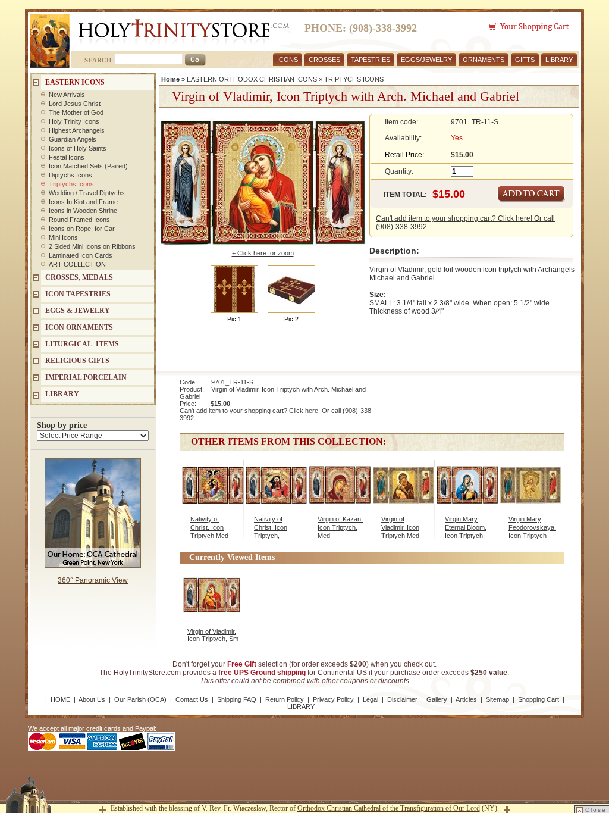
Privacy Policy (333, 699)
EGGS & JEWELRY (77, 311)
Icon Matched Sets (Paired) (88, 166)
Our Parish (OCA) (140, 699)
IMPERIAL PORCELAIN (86, 377)
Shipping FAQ (236, 699)
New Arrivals (67, 94)
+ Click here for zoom (263, 253)
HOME (60, 699)
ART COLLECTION (77, 264)
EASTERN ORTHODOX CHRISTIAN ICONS (252, 79)
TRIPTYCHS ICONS (354, 79)
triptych (510, 269)
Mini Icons (63, 237)
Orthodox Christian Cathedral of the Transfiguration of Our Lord (388, 808)
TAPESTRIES (370, 59)
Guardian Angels (72, 139)
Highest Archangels (77, 130)
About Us (92, 699)
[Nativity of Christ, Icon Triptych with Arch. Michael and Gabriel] (212, 488)
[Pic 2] (291, 288)
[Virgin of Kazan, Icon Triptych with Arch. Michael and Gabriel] (340, 488)
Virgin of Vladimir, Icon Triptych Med (400, 527)
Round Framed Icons (79, 219)
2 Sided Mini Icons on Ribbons (92, 246)
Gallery (436, 699)
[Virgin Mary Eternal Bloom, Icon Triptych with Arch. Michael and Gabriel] (467, 488)
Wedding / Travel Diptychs (87, 192)
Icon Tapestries (78, 294)
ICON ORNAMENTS (79, 327)
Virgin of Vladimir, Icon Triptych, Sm (212, 635)
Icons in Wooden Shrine (83, 210)
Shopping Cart (538, 699)
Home (170, 79)
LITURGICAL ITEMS (82, 344)
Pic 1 (234, 319)
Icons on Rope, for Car (82, 228)
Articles (466, 699)
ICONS (287, 59)
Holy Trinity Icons (74, 121)
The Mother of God (76, 112)
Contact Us (191, 699)
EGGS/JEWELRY (426, 59)
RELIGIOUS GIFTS (77, 361)
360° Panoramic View (93, 580)
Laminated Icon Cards (80, 255)
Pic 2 (291, 319)
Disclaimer (402, 699)
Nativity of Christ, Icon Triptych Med (209, 527)
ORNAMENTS (483, 59)
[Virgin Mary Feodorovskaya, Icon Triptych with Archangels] (531, 488)
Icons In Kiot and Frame (83, 201)
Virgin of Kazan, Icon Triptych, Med (340, 527)
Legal (370, 699)
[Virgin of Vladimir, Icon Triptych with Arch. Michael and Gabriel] (403, 488)
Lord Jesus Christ (75, 103)
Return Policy (284, 699)
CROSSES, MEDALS (79, 277)
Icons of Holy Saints (77, 148)
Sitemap (497, 699)
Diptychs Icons (70, 175)
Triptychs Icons (71, 183)
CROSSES (324, 59)
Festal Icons (66, 157)
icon (490, 269)
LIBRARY (559, 59)
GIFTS (525, 59)
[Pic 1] (234, 288)
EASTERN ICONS (75, 82)
